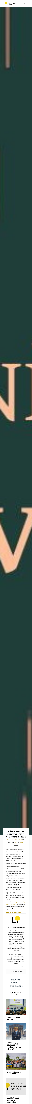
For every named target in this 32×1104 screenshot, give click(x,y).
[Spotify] (16, 971)
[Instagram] (13, 971)
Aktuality (21, 842)
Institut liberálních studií (14, 840)
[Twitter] (18, 971)
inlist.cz (22, 967)
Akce (16, 842)
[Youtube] (21, 971)
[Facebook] (11, 971)
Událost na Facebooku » (14, 912)
